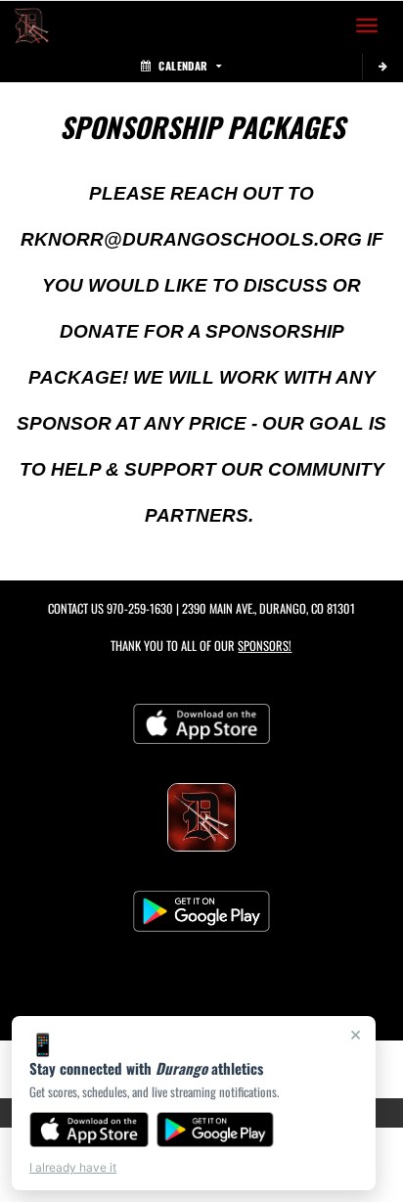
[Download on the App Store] (89, 1129)
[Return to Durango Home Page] (29, 25)
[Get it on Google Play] (216, 1129)
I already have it (72, 1167)
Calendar (182, 65)
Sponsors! (264, 645)
